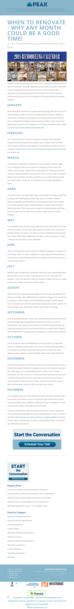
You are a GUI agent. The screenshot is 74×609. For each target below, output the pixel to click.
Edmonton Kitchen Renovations (19, 520)
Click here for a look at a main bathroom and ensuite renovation (41, 149)
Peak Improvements (22, 44)
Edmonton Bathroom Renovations (20, 533)
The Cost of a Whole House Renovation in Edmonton (27, 490)
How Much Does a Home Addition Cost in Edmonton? (27, 502)
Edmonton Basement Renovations (20, 541)
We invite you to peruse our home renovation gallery (36, 417)
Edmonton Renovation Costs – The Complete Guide (27, 506)
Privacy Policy (63, 573)
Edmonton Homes (14, 537)
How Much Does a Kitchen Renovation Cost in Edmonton (29, 498)
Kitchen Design (13, 529)
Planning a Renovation (16, 553)
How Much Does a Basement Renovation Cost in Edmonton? (30, 494)
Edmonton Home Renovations (49, 44)
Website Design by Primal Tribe (59, 574)
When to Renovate (34, 44)
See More (11, 557)
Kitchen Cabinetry (14, 549)
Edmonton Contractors (16, 545)
